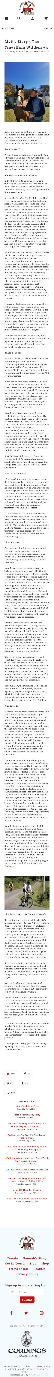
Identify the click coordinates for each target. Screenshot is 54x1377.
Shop (45, 1263)
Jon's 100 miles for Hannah (27, 1190)
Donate (12, 1258)
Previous (9, 28)
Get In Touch (15, 1263)
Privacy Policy (27, 1274)
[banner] (27, 7)
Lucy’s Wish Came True (27, 1106)
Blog (33, 1263)
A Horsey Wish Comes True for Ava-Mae (27, 1198)
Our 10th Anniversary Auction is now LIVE (27, 1169)
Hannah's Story (35, 1258)
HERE (7, 1017)
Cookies (39, 1269)
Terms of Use (19, 1269)
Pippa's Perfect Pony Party (27, 1115)
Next (46, 28)
